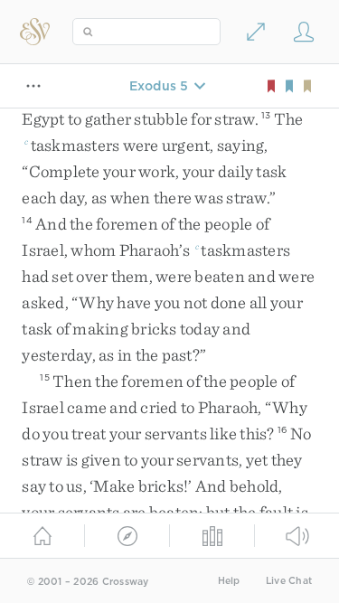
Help (229, 581)
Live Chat (289, 581)
